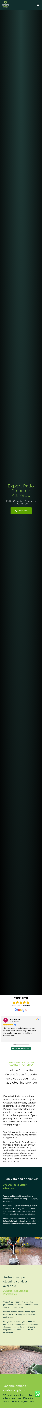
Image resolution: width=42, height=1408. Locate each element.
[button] (38, 5)
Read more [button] (7, 1039)
